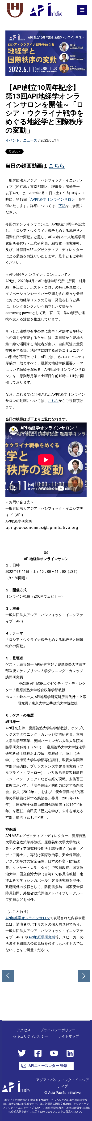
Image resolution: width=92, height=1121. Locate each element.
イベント (12, 140)
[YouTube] (54, 1053)
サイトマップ (68, 1036)
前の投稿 (8, 976)
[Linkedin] (70, 1053)
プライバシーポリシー (57, 1030)
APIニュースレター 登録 (48, 1066)
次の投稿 (84, 976)
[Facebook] (38, 1053)
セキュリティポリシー (30, 1036)
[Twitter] (22, 1053)
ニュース (30, 140)
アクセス (24, 1030)
